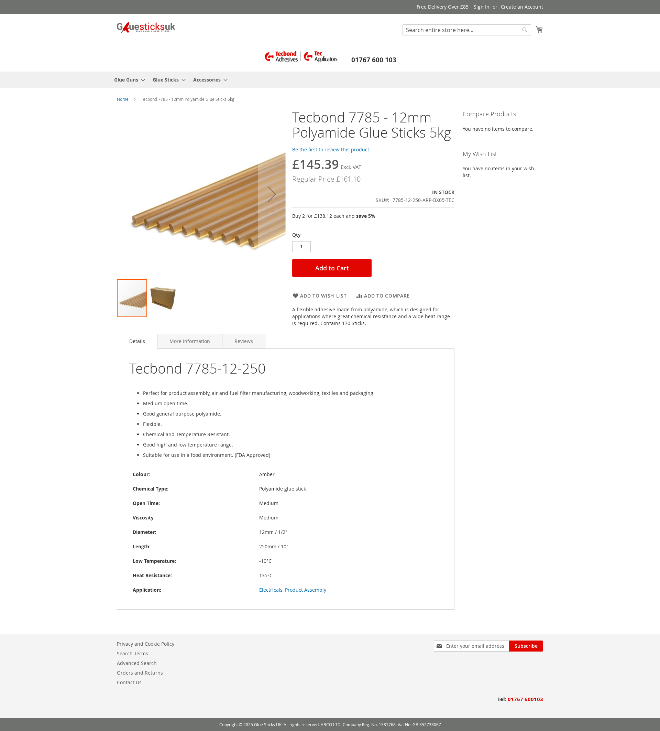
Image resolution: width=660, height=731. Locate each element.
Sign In (482, 6)
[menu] (330, 80)
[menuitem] (127, 80)
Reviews (243, 341)
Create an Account (522, 6)
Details (137, 341)
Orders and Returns (140, 672)
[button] (272, 194)
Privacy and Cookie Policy (145, 644)
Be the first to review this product (330, 149)
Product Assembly (305, 590)
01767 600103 (525, 699)
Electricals (271, 590)
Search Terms (132, 653)
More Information (189, 341)
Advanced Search (137, 663)
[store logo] (146, 27)
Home (123, 99)
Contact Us (129, 682)
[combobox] (467, 29)
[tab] (137, 341)
